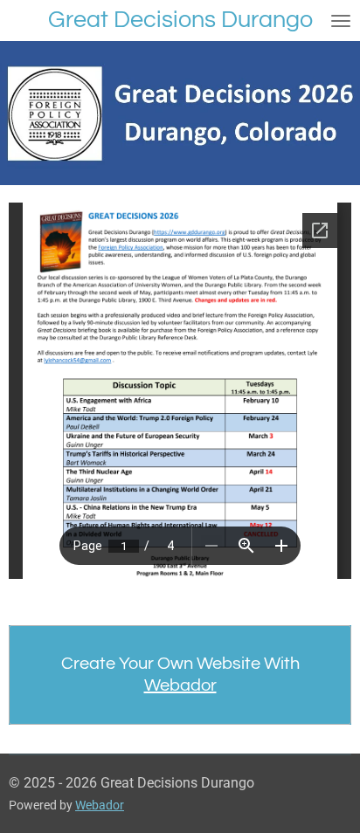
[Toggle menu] (341, 20)
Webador (180, 685)
